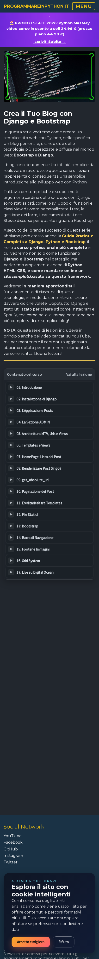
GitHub (11, 849)
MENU (83, 6)
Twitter (11, 862)
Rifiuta (63, 942)
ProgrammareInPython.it (36, 6)
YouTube (13, 836)
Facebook (13, 842)
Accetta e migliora (30, 942)
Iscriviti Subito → (49, 41)
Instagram (13, 855)
